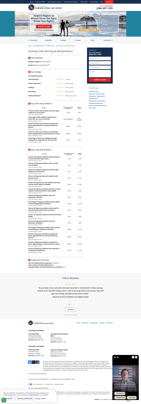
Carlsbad (48, 40)
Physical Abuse (93, 98)
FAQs (102, 2)
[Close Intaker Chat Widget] (136, 357)
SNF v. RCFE (92, 108)
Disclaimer (85, 323)
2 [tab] (69, 304)
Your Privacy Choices (38, 384)
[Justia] (37, 362)
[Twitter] (34, 362)
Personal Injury (37, 373)
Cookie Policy (49, 384)
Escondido (33, 40)
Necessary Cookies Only (25, 398)
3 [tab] (71, 304)
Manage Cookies (59, 384)
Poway (107, 40)
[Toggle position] (133, 357)
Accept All (9, 398)
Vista (78, 40)
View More (71, 309)
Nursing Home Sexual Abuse (97, 101)
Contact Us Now (44, 26)
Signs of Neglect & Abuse (54, 2)
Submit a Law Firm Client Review (70, 314)
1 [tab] (67, 304)
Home (31, 2)
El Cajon (63, 40)
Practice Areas (94, 88)
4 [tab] (74, 304)
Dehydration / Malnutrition (97, 96)
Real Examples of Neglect (71, 2)
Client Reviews (94, 2)
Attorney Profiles (40, 2)
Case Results (83, 2)
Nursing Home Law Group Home (45, 7)
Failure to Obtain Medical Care (98, 105)
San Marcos (92, 40)
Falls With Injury (93, 91)
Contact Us (109, 2)
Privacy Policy (94, 323)
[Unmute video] (115, 357)
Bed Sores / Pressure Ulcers (97, 94)
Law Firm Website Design (103, 399)
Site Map (102, 323)
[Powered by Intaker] (128, 400)
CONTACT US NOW (100, 80)
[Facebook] (30, 362)
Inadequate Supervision (96, 103)
